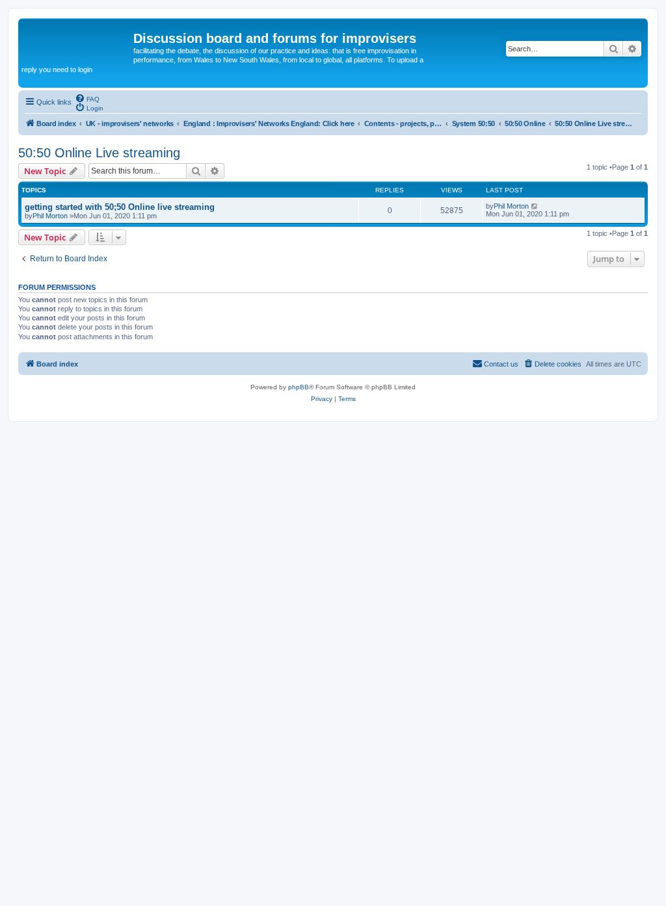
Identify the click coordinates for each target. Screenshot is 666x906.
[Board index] (77, 42)
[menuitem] (87, 98)
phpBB (298, 387)
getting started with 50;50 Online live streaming (120, 207)
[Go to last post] (535, 206)
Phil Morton (50, 216)
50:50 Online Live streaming (99, 153)
